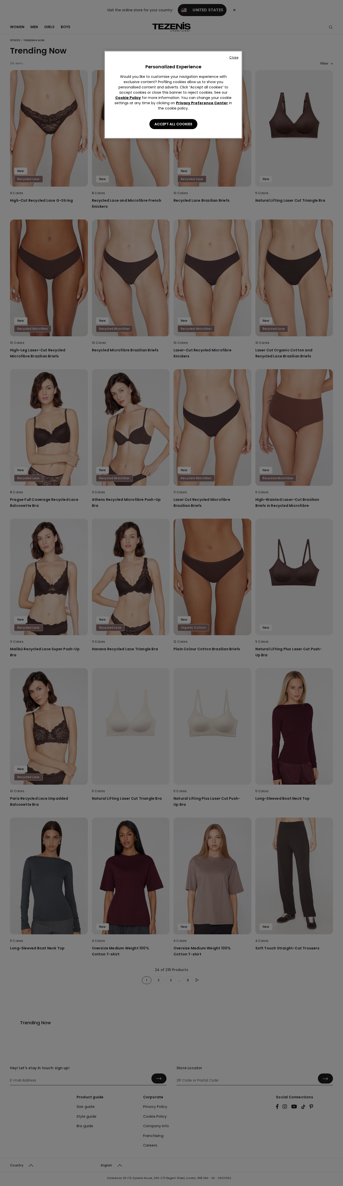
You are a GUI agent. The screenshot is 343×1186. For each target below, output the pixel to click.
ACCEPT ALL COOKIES (173, 124)
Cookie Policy (128, 97)
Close (233, 57)
